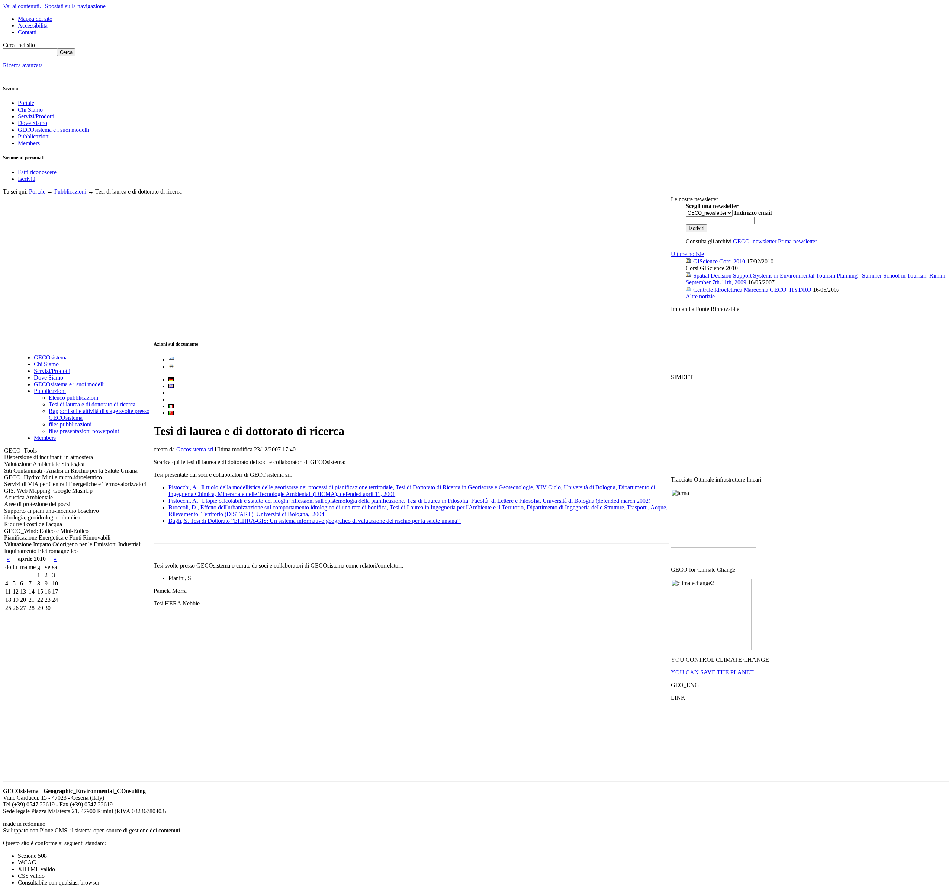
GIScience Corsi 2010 (718, 261)
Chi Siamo (30, 109)
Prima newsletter (797, 241)
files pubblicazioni (70, 424)
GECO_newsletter (754, 241)
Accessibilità (33, 25)
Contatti (27, 32)
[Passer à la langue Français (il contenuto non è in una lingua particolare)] (171, 399)
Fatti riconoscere (37, 172)
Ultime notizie (687, 254)
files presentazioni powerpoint (84, 431)
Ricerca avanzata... (25, 65)
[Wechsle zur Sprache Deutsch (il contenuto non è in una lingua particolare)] (171, 379)
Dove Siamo (32, 123)
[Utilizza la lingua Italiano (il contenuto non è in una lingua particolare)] (171, 406)
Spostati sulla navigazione (75, 6)
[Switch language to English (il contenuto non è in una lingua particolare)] (171, 386)
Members (29, 143)
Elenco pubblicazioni (73, 397)
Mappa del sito (35, 19)
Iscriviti (26, 179)
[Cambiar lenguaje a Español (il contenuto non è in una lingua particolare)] (171, 393)
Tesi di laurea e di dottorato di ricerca (92, 404)
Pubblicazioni (34, 136)
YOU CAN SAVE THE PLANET (712, 672)
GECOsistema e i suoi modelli (53, 130)
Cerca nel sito (19, 45)
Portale (26, 103)
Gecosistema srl (194, 449)
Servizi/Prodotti (36, 116)
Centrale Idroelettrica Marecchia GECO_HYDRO (751, 290)
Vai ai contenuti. (22, 6)
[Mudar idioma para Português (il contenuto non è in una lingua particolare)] (171, 413)
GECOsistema (51, 357)
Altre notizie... (702, 296)
